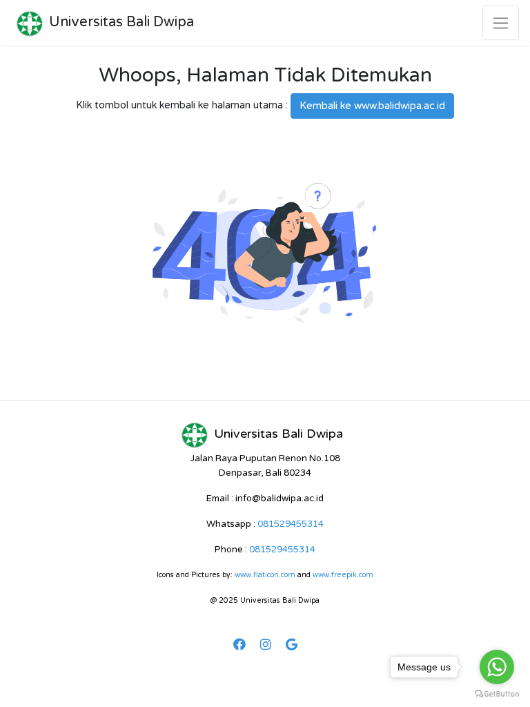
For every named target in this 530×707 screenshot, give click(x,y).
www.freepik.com (343, 574)
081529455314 (290, 524)
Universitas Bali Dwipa (121, 22)
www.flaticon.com (265, 574)
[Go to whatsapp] (497, 667)
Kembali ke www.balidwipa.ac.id (372, 106)
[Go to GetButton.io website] (497, 693)
